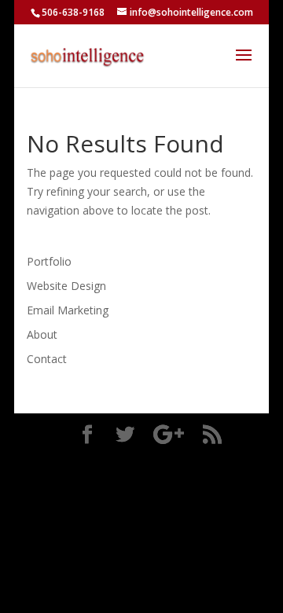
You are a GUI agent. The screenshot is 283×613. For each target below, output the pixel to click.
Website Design (66, 285)
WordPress (149, 479)
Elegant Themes (146, 460)
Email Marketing (67, 310)
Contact (47, 358)
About (42, 334)
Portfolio (49, 261)
